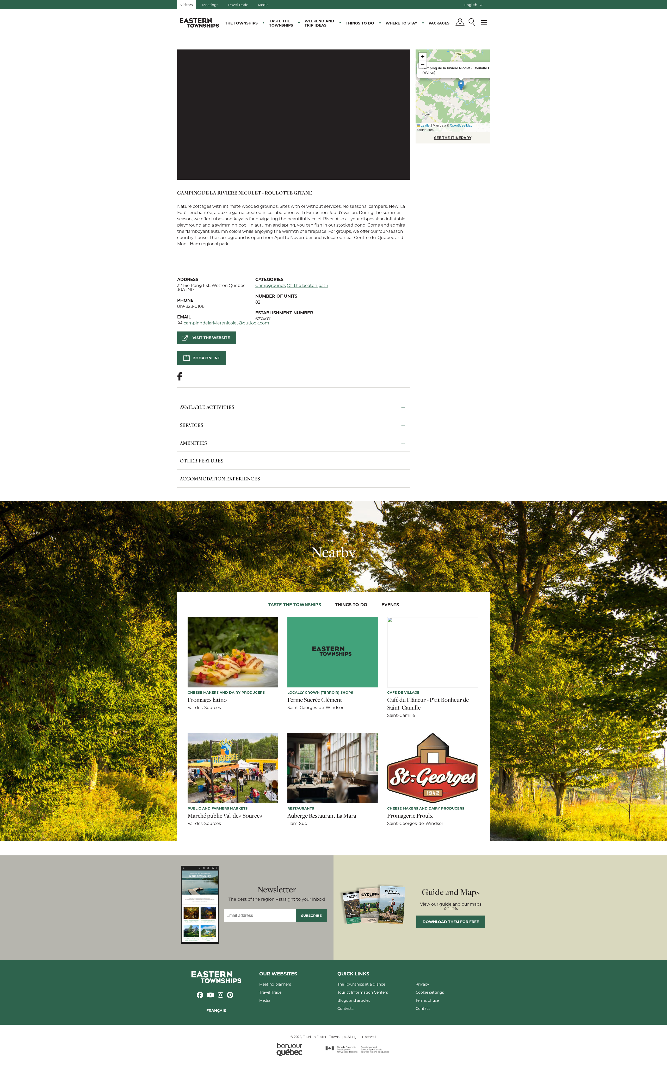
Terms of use (427, 1000)
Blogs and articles (353, 1000)
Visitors (186, 4)
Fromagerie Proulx (410, 815)
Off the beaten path (307, 285)
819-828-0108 (191, 306)
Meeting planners (275, 984)
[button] (461, 85)
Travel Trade (238, 4)
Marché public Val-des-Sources (225, 815)
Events (390, 604)
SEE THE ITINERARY (452, 137)
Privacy (422, 984)
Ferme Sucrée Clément (314, 700)
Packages (439, 23)
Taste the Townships (281, 23)
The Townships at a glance (361, 984)
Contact (423, 1008)
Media (263, 4)
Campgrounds (270, 285)
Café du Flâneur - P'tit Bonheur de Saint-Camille (428, 703)
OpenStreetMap (461, 125)
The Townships (241, 23)
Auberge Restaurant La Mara (321, 815)
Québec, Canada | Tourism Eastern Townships (199, 23)
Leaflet (425, 125)
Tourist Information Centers (362, 992)
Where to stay (401, 23)
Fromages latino (207, 700)
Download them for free (451, 921)
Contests (345, 1008)
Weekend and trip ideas (319, 23)
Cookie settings (430, 992)
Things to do (360, 23)
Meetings (210, 4)
